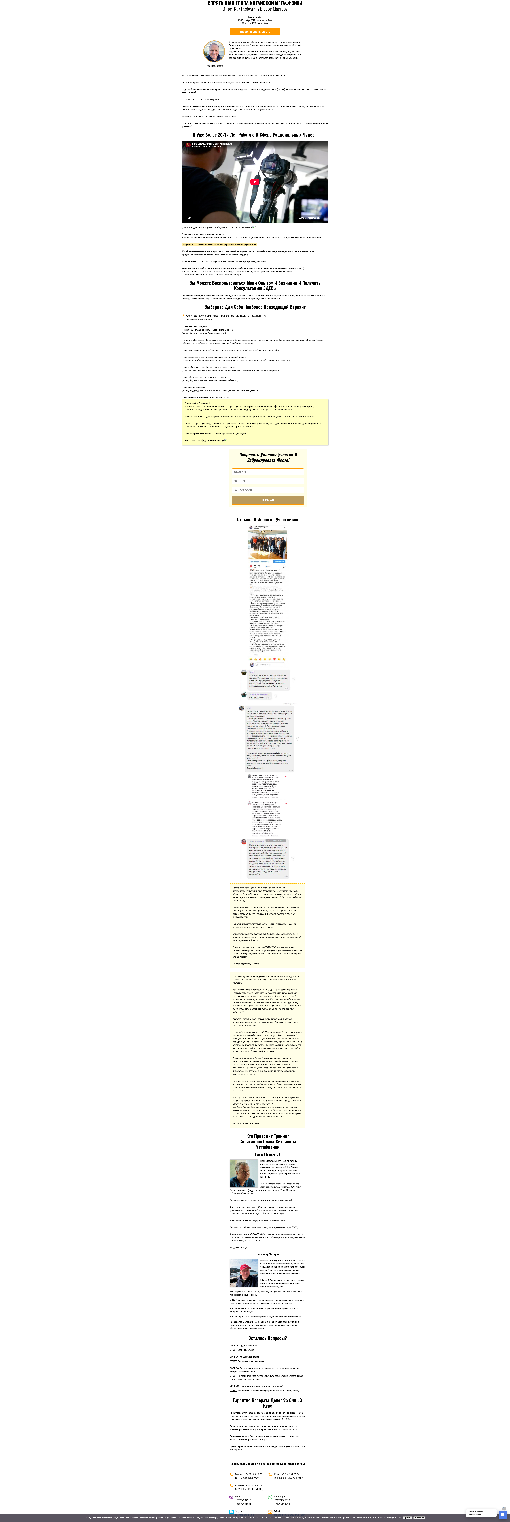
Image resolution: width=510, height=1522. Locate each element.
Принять (407, 1518)
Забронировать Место (255, 31)
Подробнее (419, 1518)
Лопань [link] (284, 1187)
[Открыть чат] (503, 1515)
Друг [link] (205, 72)
